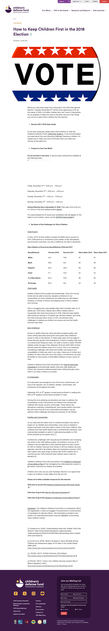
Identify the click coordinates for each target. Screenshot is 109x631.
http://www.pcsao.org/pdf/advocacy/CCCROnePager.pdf (49, 566)
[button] (31, 34)
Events (95, 1)
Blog (87, 1)
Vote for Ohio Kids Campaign (56, 492)
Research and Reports (80, 10)
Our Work (46, 10)
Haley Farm (16, 611)
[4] (35, 456)
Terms (58, 624)
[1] (62, 354)
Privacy (64, 624)
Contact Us (39, 612)
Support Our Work (19, 614)
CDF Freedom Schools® (20, 600)
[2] (29, 541)
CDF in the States (61, 10)
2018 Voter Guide (55, 134)
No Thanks (79, 609)
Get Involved (99, 10)
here (58, 209)
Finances (38, 606)
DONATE (104, 1)
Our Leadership (40, 603)
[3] (51, 451)
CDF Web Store (41, 615)
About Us (76, 1)
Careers (38, 600)
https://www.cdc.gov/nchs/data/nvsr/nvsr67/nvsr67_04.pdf (50, 548)
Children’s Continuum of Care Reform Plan (61, 498)
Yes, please (65, 609)
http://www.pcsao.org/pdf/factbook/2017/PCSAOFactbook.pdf (51, 556)
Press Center (40, 609)
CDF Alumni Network (20, 608)
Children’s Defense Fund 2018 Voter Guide (63, 485)
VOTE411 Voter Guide (64, 217)
